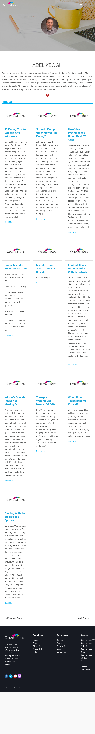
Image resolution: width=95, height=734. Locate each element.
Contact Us (61, 652)
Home (35, 640)
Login (59, 649)
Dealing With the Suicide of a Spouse (15, 517)
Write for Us (61, 646)
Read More (9, 222)
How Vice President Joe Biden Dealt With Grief (78, 134)
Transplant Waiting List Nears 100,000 (45, 401)
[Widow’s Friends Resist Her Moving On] (16, 383)
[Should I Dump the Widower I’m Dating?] (47, 115)
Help (35, 652)
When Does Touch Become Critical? (77, 401)
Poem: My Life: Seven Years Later (16, 266)
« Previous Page (14, 618)
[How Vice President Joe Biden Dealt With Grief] (79, 115)
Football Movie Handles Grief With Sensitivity (77, 268)
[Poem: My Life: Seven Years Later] (16, 251)
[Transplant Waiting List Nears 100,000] (47, 383)
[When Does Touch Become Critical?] (79, 383)
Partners (60, 643)
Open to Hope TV (88, 640)
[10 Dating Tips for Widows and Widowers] (16, 115)
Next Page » (83, 618)
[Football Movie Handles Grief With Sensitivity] (79, 251)
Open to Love (86, 667)
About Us (37, 646)
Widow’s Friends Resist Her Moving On (15, 401)
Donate (60, 640)
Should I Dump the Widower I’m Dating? (46, 133)
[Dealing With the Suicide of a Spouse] (16, 499)
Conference (85, 670)
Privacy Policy (38, 649)
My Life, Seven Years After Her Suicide (45, 268)
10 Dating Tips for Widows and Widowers (16, 133)
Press (35, 643)
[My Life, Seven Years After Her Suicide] (47, 251)
